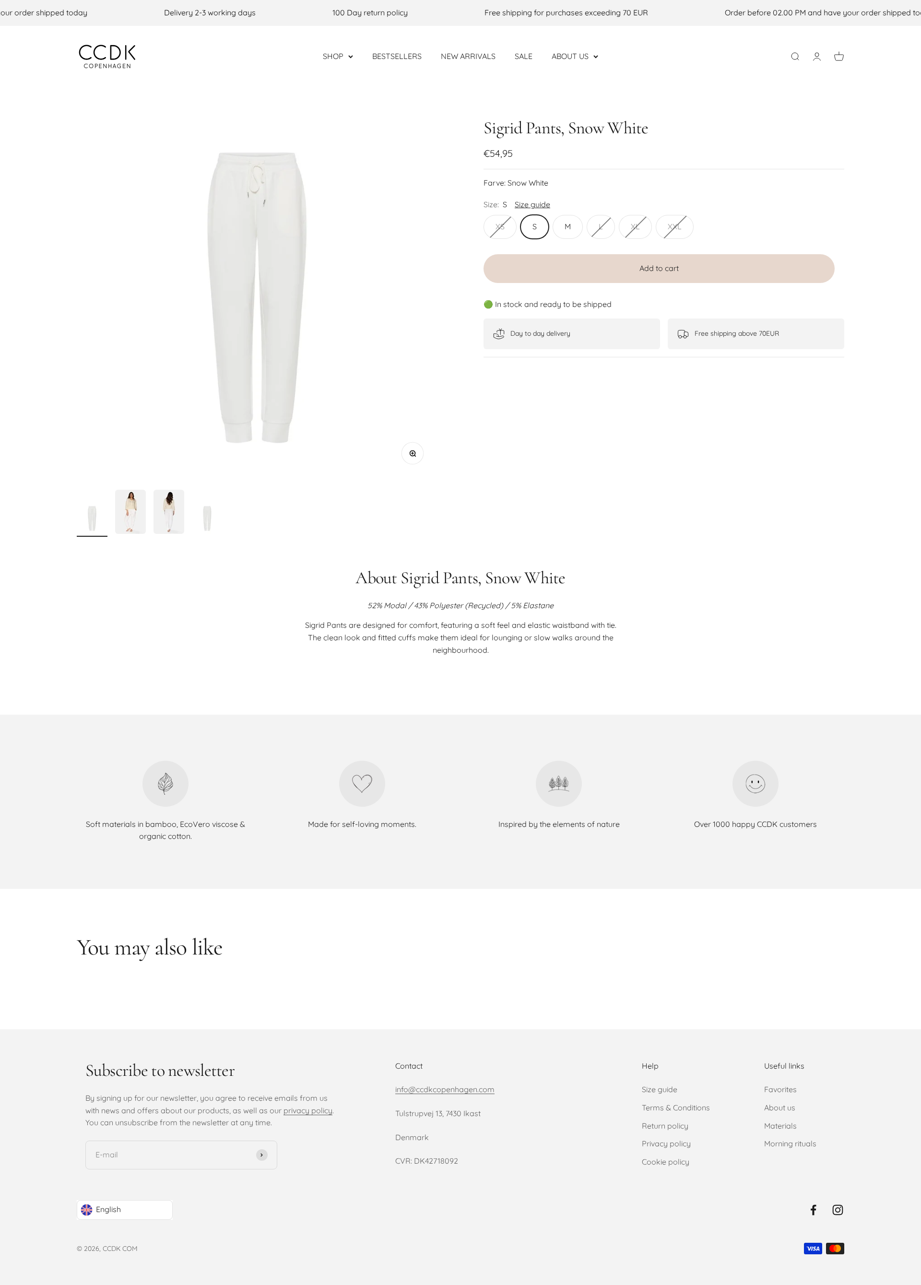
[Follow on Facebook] (813, 1209)
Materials (780, 1126)
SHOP (333, 55)
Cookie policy (665, 1162)
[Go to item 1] (92, 520)
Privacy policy (666, 1143)
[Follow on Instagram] (837, 1209)
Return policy (665, 1126)
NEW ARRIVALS (468, 55)
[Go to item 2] (130, 513)
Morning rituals (790, 1143)
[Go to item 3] (169, 513)
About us (779, 1107)
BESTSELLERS (397, 55)
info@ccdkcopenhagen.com (445, 1089)
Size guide (659, 1089)
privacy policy (307, 1110)
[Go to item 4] (207, 520)
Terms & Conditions (676, 1107)
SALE (523, 55)
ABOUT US (570, 55)
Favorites (780, 1089)
